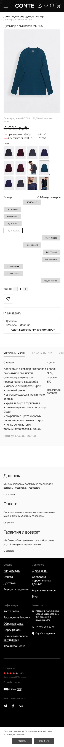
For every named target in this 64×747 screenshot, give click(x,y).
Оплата (8, 577)
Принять (22, 741)
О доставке (9, 494)
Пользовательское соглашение (16, 637)
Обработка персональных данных (41, 580)
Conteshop (38, 564)
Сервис (8, 564)
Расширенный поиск (17, 617)
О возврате (9, 550)
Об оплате (9, 522)
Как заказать (12, 570)
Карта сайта (11, 611)
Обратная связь (13, 623)
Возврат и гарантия (16, 589)
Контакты (37, 605)
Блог (35, 596)
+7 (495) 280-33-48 (45, 626)
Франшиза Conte (14, 646)
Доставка (9, 583)
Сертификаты (12, 630)
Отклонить (44, 741)
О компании (39, 570)
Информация (11, 605)
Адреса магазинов (44, 590)
